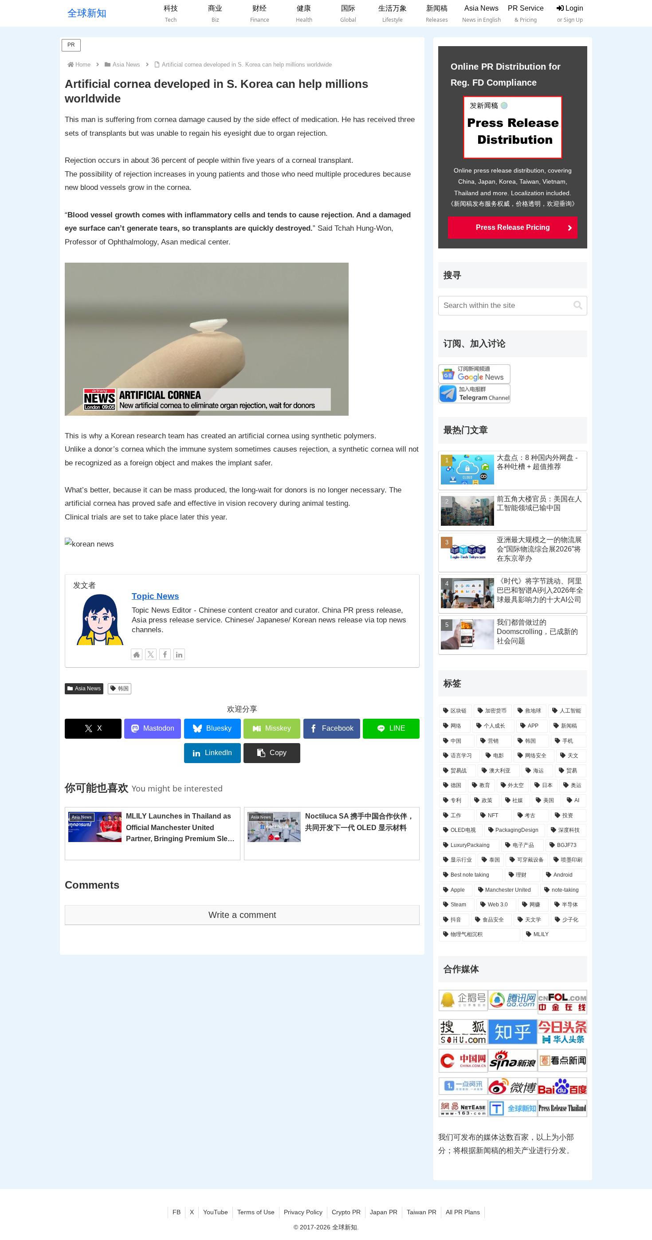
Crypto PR (346, 1212)
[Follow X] (151, 654)
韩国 (123, 688)
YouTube (215, 1212)
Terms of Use (256, 1212)
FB (177, 1212)
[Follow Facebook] (165, 654)
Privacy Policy (303, 1212)
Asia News (88, 688)
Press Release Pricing (513, 227)
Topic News (155, 596)
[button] (272, 753)
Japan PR (383, 1212)
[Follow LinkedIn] (179, 654)
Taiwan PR (421, 1212)
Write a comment (242, 915)
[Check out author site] (136, 654)
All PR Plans (463, 1212)
